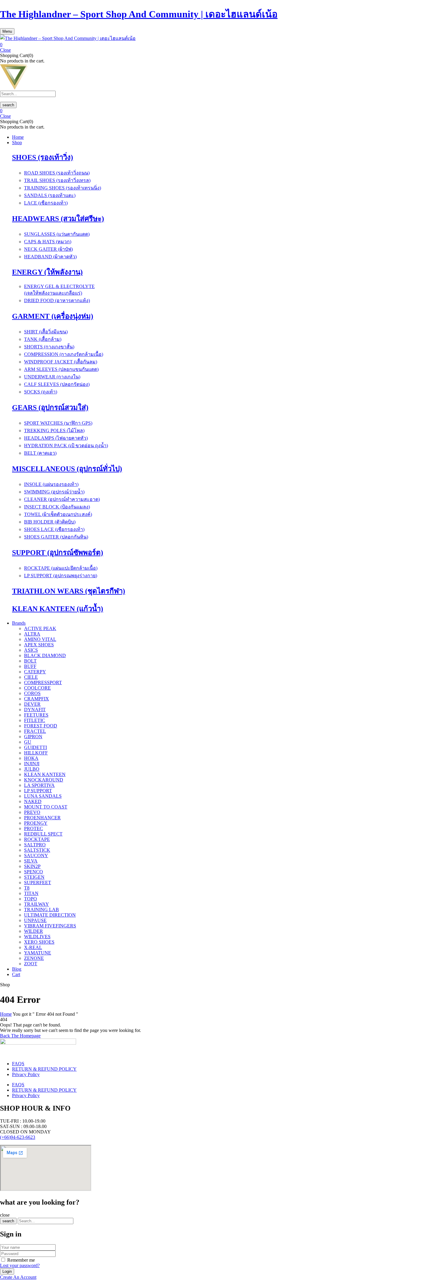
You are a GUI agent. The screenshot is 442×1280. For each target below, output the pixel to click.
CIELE (31, 677)
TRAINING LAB (41, 909)
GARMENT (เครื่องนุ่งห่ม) (52, 316)
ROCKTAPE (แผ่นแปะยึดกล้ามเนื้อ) (60, 568)
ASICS (31, 650)
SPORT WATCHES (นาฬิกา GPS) (58, 423)
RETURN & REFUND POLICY (44, 1069)
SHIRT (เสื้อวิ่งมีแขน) (46, 331)
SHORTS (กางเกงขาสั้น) (49, 346)
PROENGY (36, 823)
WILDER (33, 931)
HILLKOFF (36, 752)
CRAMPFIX (36, 698)
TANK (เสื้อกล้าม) (42, 339)
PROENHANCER (42, 817)
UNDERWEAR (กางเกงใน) (52, 376)
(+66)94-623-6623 (17, 1137)
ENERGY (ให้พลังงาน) (47, 272)
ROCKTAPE (37, 839)
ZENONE (34, 958)
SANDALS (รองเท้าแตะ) (49, 195)
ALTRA (32, 633)
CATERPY (35, 671)
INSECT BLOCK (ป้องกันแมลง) (57, 506)
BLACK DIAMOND (45, 655)
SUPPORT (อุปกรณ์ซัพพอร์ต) (57, 553)
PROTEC (33, 828)
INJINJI (31, 763)
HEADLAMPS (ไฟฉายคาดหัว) (56, 438)
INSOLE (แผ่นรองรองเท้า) (51, 484)
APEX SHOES (39, 644)
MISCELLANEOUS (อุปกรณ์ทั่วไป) (67, 469)
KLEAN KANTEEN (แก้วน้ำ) (57, 609)
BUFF (30, 666)
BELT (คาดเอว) (40, 453)
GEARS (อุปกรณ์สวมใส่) (50, 407)
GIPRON (33, 736)
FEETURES (36, 714)
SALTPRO (35, 844)
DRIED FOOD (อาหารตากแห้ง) (57, 300)
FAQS (18, 1063)
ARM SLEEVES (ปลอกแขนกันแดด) (61, 369)
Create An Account (18, 1277)
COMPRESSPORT (43, 682)
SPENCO (33, 871)
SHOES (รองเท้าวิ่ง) (42, 157)
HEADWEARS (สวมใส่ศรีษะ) (58, 219)
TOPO (30, 898)
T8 (26, 887)
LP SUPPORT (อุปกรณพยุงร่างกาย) (60, 575)
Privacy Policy (26, 1074)
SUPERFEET (37, 882)
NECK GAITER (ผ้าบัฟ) (48, 249)
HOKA (31, 758)
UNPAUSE (35, 920)
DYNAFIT (35, 709)
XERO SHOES (39, 942)
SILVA (31, 860)
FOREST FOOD (40, 725)
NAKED (32, 801)
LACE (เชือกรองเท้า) (46, 202)
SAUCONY (36, 855)
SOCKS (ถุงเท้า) (40, 391)
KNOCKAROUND (43, 779)
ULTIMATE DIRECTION (50, 915)
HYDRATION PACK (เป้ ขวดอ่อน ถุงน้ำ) (66, 445)
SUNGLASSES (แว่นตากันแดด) (57, 234)
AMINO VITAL (40, 639)
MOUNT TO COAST (45, 806)
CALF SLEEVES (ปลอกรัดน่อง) (57, 384)
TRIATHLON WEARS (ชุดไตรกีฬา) (68, 591)
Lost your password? (20, 1265)
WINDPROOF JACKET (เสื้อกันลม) (60, 361)
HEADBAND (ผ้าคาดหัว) (50, 256)
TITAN (31, 893)
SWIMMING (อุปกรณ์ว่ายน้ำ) (54, 491)
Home (6, 1014)
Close (5, 50)
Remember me (21, 1260)
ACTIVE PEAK (40, 628)
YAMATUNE (37, 952)
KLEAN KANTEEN (45, 774)
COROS (32, 693)
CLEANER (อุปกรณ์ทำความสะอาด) (62, 499)
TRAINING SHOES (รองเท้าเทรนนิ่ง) (62, 187)
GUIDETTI (35, 747)
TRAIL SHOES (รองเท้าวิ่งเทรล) (57, 180)
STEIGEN (34, 877)
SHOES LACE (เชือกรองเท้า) (54, 529)
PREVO (32, 812)
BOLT (30, 660)
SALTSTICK (37, 850)
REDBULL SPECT (43, 833)
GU (27, 742)
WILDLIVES (37, 936)
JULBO (31, 769)
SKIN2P (32, 866)
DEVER (32, 704)
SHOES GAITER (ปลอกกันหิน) (56, 536)
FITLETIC (34, 720)
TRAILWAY (36, 904)
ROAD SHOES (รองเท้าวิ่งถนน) (57, 172)
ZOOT (30, 963)
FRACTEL (35, 731)
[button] (221, 44)
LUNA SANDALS (43, 796)
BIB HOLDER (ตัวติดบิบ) (49, 521)
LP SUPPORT (38, 790)
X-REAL (33, 947)
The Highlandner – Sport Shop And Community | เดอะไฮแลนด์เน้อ (139, 14)
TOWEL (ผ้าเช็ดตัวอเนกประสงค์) (58, 514)
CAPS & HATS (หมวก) (47, 241)
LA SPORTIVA (39, 785)
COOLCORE (37, 687)
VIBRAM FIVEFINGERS (50, 925)
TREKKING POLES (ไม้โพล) (54, 430)
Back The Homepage (20, 1035)
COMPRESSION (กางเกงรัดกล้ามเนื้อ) (63, 354)
